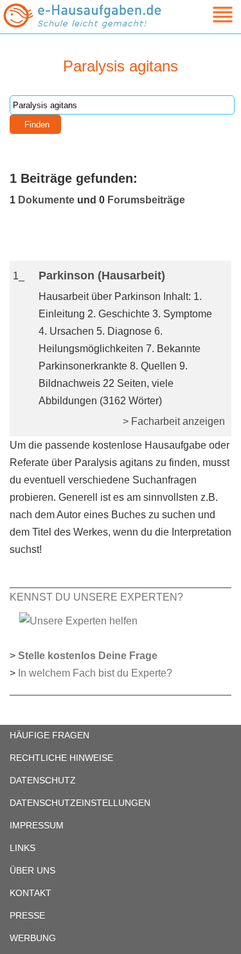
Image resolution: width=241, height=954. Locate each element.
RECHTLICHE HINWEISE (61, 758)
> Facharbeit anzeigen (174, 421)
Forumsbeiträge (146, 199)
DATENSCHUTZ (43, 780)
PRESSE (27, 915)
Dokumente (46, 199)
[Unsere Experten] (78, 620)
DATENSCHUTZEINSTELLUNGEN (80, 803)
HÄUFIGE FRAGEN (49, 735)
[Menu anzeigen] (207, 14)
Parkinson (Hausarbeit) (102, 275)
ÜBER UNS (32, 870)
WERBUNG (33, 938)
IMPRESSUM (37, 825)
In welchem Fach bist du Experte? (95, 673)
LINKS (22, 848)
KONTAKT (30, 893)
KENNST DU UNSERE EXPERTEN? (96, 597)
